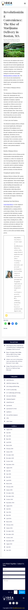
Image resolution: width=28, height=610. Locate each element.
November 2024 (10, 496)
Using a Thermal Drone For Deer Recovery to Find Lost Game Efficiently (14, 368)
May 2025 (8, 477)
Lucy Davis (8, 39)
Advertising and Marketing (11, 41)
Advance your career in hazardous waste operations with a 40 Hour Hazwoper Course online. (14, 361)
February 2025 (9, 486)
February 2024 (9, 524)
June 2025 (8, 474)
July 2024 (8, 509)
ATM (7, 418)
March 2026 (9, 445)
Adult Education (10, 380)
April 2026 (8, 442)
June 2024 (8, 512)
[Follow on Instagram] (17, 603)
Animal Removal (10, 402)
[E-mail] (6, 316)
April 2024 (8, 518)
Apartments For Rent (11, 408)
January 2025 (9, 490)
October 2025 (9, 461)
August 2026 (9, 429)
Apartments (9, 405)
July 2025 (8, 470)
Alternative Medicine (11, 396)
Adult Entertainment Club (12, 383)
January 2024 (9, 528)
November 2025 (10, 458)
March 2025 (9, 483)
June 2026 (8, 436)
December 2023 (10, 531)
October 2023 (9, 537)
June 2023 (8, 550)
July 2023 (8, 547)
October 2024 (9, 499)
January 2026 (9, 451)
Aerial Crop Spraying (11, 389)
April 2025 (8, 480)
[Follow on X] (13, 603)
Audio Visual (9, 421)
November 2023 (10, 534)
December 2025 (10, 455)
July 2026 (8, 432)
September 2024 (10, 502)
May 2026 (8, 439)
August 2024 (9, 505)
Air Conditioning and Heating (13, 392)
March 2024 (9, 521)
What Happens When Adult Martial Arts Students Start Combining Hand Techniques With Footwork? (15, 347)
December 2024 (10, 493)
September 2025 (10, 464)
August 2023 (9, 544)
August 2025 (9, 467)
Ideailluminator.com (19, 608)
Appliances (8, 411)
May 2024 (8, 515)
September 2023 (10, 540)
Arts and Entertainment (12, 415)
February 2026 (9, 448)
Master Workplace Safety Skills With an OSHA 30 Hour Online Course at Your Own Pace (13, 354)
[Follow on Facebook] (10, 603)
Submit (22, 592)
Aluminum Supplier (10, 399)
